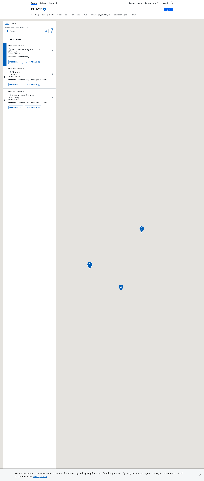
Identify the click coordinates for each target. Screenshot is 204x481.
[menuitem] (135, 3)
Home (7, 24)
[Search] (46, 31)
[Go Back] (7, 39)
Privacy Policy (40, 476)
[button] (200, 475)
